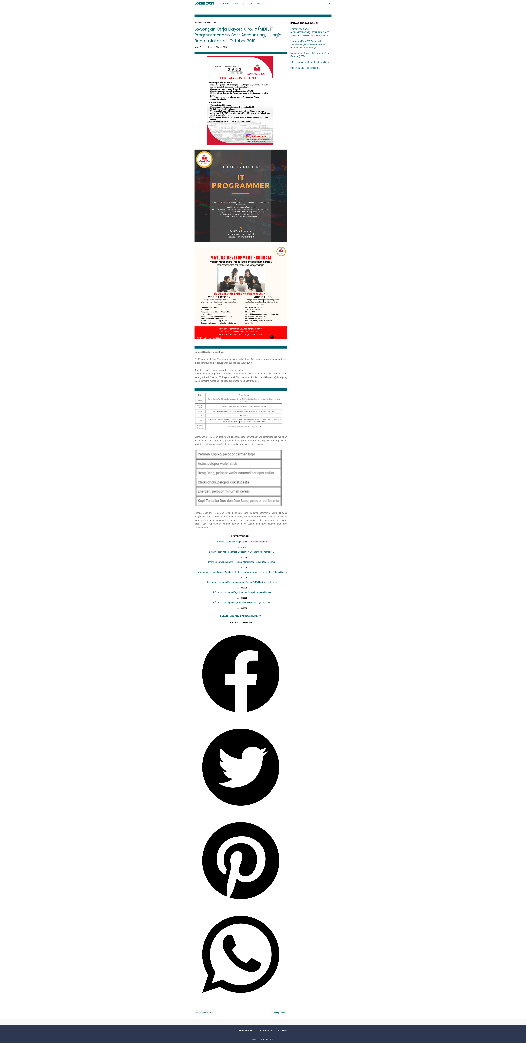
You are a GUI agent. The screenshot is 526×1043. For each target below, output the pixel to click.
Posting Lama (279, 1013)
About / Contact (246, 1030)
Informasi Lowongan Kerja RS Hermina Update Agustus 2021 (242, 602)
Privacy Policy (265, 1030)
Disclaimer (282, 1030)
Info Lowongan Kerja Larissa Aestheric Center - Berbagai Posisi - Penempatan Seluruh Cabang (242, 572)
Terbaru (224, 3)
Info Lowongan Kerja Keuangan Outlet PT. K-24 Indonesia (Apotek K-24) (242, 552)
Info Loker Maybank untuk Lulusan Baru (309, 62)
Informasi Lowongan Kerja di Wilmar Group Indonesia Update (242, 592)
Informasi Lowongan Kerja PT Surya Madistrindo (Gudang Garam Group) (242, 562)
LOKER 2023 (204, 3)
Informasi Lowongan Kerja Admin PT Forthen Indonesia (242, 541)
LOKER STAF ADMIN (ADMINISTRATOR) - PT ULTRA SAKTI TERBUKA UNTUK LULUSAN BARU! (309, 32)
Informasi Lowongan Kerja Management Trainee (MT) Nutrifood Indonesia (242, 582)
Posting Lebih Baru (204, 1013)
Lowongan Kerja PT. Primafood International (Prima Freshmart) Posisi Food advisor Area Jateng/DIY (308, 44)
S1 (251, 3)
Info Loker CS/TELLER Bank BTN (306, 68)
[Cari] (329, 3)
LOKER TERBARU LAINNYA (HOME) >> (240, 616)
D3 (244, 3)
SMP (259, 3)
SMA (236, 3)
